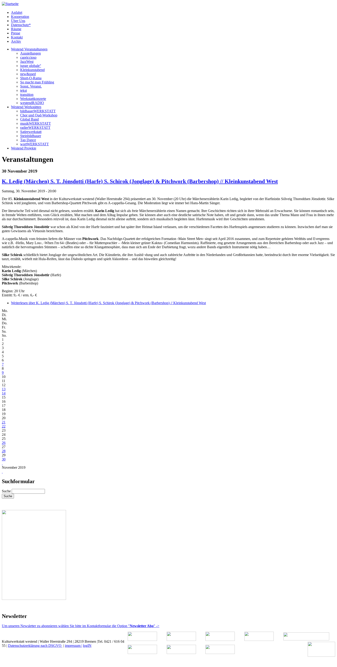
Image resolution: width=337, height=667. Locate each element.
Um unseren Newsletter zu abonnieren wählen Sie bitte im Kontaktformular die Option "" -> (80, 626)
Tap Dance (28, 140)
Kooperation (20, 17)
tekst (23, 90)
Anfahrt (16, 12)
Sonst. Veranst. (31, 86)
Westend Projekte (23, 148)
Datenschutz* (21, 25)
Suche (7, 491)
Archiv (16, 41)
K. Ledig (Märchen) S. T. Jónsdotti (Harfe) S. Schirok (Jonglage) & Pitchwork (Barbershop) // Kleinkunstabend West (140, 181)
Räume (16, 29)
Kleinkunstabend (32, 70)
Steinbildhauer (30, 136)
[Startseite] (10, 4)
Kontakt (17, 37)
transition (26, 94)
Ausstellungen (30, 53)
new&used (28, 74)
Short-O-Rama (30, 78)
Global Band (29, 119)
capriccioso (28, 57)
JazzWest (26, 61)
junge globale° (30, 66)
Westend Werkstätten (26, 107)
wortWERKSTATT (34, 144)
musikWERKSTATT (35, 123)
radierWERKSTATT (35, 128)
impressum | (73, 646)
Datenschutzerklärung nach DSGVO (35, 646)
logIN (87, 646)
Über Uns (18, 21)
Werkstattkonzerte (33, 99)
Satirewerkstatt (30, 132)
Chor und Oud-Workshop (38, 115)
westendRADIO (32, 103)
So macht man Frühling (37, 82)
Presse (15, 33)
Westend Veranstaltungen (29, 49)
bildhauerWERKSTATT (38, 111)
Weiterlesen (108, 303)
